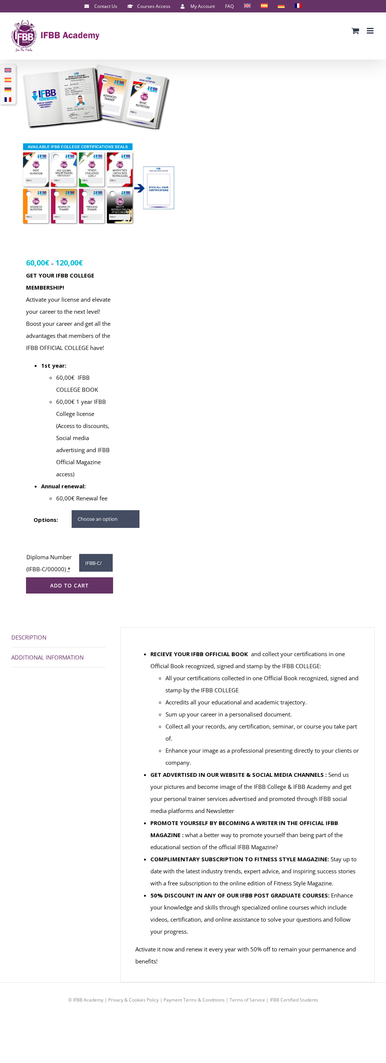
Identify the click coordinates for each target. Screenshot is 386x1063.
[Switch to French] (298, 6)
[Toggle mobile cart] (355, 31)
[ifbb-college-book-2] (98, 147)
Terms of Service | (250, 1000)
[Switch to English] (8, 70)
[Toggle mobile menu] (371, 31)
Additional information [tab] (47, 657)
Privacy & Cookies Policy (133, 1000)
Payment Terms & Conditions (194, 1000)
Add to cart (69, 585)
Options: (46, 519)
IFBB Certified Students (294, 1000)
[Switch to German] (281, 6)
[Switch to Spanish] (264, 6)
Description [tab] (28, 637)
